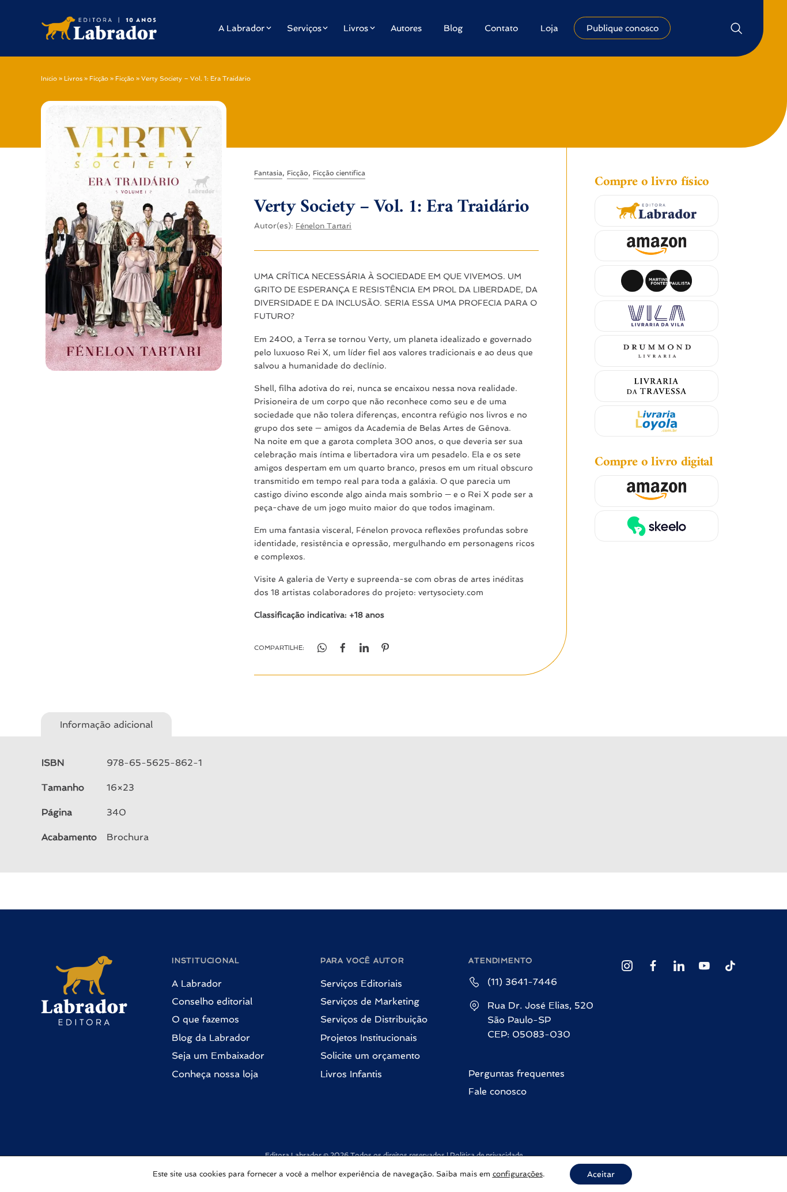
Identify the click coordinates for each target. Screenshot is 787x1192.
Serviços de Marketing (369, 1001)
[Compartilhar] (364, 648)
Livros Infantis (351, 1074)
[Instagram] (627, 966)
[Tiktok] (730, 966)
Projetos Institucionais (368, 1037)
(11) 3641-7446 (522, 981)
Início (49, 78)
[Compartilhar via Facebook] (343, 648)
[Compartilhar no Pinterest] (385, 648)
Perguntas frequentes (516, 1073)
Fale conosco (497, 1091)
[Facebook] (653, 966)
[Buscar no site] (736, 28)
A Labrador (241, 28)
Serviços (304, 28)
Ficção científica (339, 173)
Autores (406, 28)
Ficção (98, 78)
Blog (453, 28)
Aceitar (601, 1174)
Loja (549, 28)
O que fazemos (205, 1019)
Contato (501, 28)
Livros (355, 28)
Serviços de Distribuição (373, 1019)
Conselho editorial (212, 1001)
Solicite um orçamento (370, 1055)
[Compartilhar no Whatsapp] (321, 648)
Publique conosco (623, 28)
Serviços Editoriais (361, 983)
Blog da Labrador (211, 1037)
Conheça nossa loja (215, 1074)
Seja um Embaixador (218, 1055)
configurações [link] (518, 1174)
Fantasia (268, 173)
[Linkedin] (679, 966)
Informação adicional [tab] (106, 724)
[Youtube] (704, 966)
